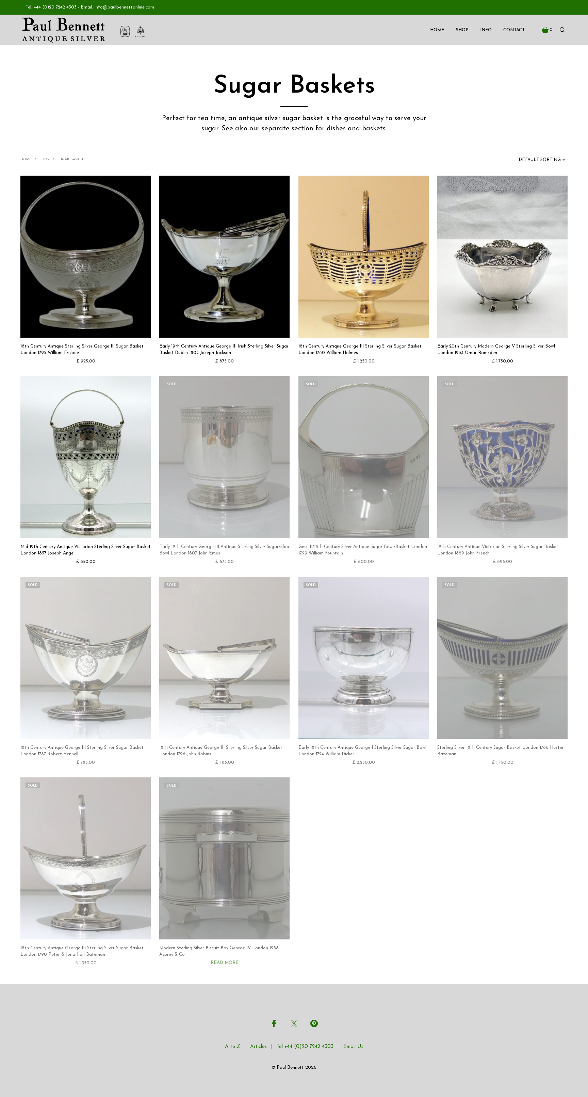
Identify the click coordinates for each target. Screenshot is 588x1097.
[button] (547, 30)
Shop (462, 30)
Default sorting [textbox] (540, 160)
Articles (258, 1046)
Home (437, 30)
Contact (514, 30)
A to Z (232, 1046)
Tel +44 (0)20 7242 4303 (305, 1046)
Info (486, 30)
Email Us (353, 1046)
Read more (225, 963)
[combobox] (536, 160)
